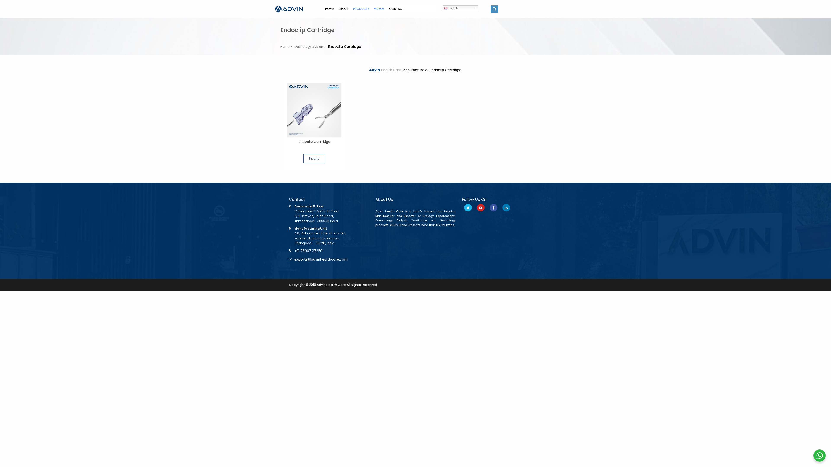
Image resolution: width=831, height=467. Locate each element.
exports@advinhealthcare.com (321, 259)
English (453, 8)
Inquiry (314, 158)
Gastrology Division (309, 47)
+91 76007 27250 (308, 250)
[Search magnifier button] (494, 9)
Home (285, 47)
